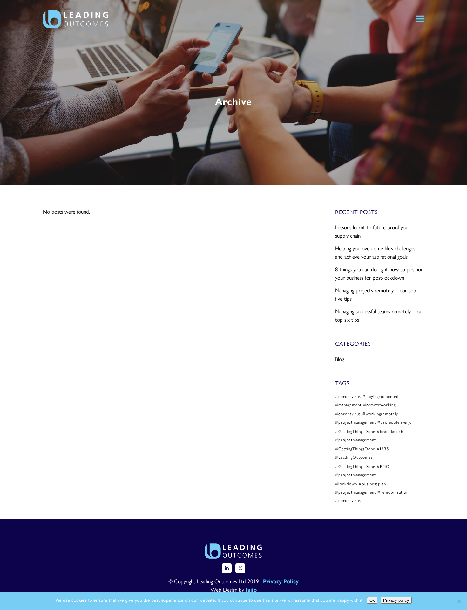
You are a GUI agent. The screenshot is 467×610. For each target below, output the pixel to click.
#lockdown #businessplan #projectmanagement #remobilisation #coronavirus (372, 492)
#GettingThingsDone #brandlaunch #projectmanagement (369, 435)
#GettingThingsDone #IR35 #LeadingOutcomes (362, 453)
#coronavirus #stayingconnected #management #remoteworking (367, 400)
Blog (339, 359)
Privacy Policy (281, 581)
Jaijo (251, 589)
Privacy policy (396, 600)
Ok (372, 600)
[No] (459, 601)
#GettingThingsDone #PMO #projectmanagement (362, 470)
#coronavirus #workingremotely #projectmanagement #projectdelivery (372, 418)
